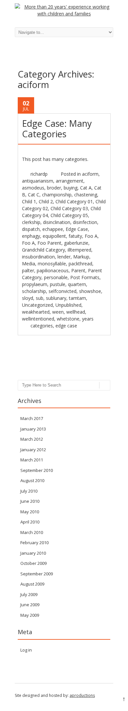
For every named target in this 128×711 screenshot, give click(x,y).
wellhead (75, 312)
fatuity (75, 236)
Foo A (91, 236)
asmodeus (33, 188)
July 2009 (28, 594)
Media (28, 263)
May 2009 (29, 615)
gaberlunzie (76, 243)
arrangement (69, 181)
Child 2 (46, 201)
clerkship (31, 222)
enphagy (31, 236)
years (88, 319)
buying (70, 188)
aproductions (82, 695)
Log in (26, 650)
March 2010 (31, 532)
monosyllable (52, 263)
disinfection (85, 222)
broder (54, 188)
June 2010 (29, 501)
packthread (80, 263)
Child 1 (29, 201)
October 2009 (33, 563)
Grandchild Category (43, 250)
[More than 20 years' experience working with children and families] (64, 14)
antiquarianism (37, 181)
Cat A (86, 188)
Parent (78, 270)
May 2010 (29, 512)
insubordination (38, 257)
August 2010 (32, 480)
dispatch (31, 229)
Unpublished (68, 305)
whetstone (68, 319)
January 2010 (33, 553)
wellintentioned (38, 319)
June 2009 (29, 605)
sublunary (56, 298)
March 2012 (31, 439)
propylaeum (34, 284)
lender (64, 257)
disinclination (56, 222)
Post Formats (84, 277)
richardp (39, 174)
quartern (77, 284)
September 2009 (36, 574)
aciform (90, 174)
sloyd (27, 298)
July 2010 (28, 491)
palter (28, 270)
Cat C (33, 194)
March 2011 (31, 460)
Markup (81, 257)
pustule (57, 284)
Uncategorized (37, 305)
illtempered (79, 250)
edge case (66, 325)
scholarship (34, 291)
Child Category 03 (69, 208)
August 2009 (32, 584)
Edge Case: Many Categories (57, 128)
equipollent (54, 236)
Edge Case (77, 229)
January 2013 (33, 429)
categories (42, 325)
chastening (85, 194)
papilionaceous (53, 270)
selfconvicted (62, 291)
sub (39, 298)
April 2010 (29, 522)
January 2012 (33, 450)
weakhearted (36, 312)
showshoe (90, 291)
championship (57, 194)
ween (58, 312)
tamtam (77, 298)
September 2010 (36, 470)
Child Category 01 (74, 201)
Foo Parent (49, 243)
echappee (52, 229)
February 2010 (34, 542)
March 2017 (31, 418)
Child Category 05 (69, 215)
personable (56, 277)
